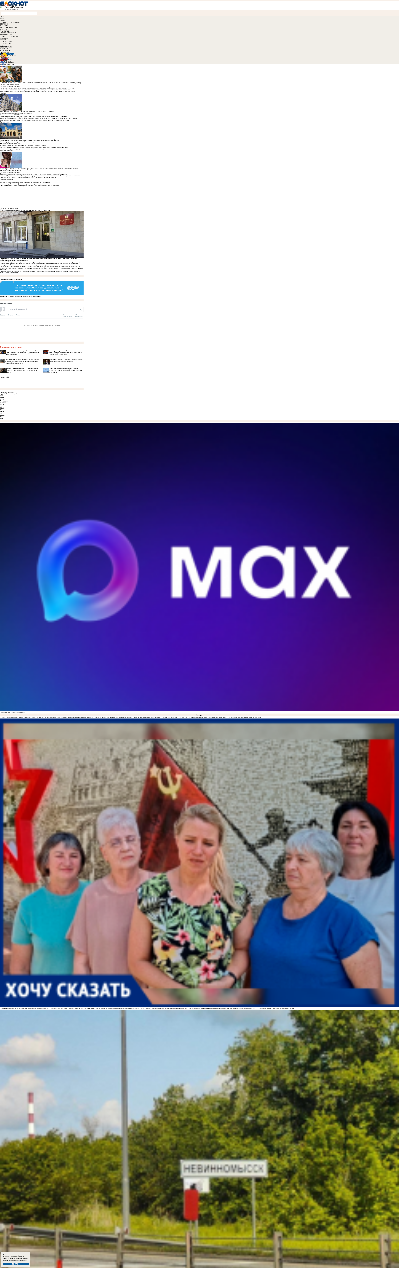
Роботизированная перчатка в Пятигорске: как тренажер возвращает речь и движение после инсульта (65, 717)
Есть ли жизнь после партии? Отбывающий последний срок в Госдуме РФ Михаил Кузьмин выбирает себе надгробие (37, 91)
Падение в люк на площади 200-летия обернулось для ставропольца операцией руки (184, 717)
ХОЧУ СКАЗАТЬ (5, 50)
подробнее (15, 394)
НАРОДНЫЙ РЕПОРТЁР (8, 33)
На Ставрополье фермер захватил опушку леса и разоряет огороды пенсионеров (163, 1008)
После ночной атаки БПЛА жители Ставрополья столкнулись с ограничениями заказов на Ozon (74, 1008)
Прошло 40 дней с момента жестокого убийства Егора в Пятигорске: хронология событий (28, 177)
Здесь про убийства (6, 150)
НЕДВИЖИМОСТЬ (6, 34)
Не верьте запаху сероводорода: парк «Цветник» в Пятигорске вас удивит (23, 149)
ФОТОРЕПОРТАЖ (6, 47)
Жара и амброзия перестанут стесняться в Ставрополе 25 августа (19, 717)
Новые (2, 315)
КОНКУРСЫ (4, 26)
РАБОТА (11, 54)
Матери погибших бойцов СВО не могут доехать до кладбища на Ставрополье (23, 1008)
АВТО (2, 19)
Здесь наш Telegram (6, 179)
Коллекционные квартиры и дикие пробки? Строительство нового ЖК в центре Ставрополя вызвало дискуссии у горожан (38, 118)
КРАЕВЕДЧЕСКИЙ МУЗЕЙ (8, 27)
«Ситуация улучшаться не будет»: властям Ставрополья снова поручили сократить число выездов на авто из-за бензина (218, 1008)
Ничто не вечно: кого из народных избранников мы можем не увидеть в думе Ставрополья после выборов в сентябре (37, 88)
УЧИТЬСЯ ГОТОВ (10, 56)
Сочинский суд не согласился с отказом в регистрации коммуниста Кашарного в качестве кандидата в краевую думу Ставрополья (127, 717)
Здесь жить (3, 93)
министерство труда (27, 296)
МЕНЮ (2, 17)
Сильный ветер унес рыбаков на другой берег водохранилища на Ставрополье (276, 1008)
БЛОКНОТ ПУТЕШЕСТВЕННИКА (10, 22)
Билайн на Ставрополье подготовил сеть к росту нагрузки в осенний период (120, 1008)
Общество (3, 208)
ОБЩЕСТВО (4, 38)
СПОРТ (2, 45)
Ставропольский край (7, 296)
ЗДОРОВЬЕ (4, 24)
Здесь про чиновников (7, 64)
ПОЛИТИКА (3, 40)
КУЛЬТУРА (3, 29)
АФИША (2, 20)
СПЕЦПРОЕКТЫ (5, 43)
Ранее (18, 315)
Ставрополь (17, 296)
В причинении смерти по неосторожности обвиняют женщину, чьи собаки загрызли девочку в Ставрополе (33, 174)
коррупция (37, 296)
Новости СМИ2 (4, 377)
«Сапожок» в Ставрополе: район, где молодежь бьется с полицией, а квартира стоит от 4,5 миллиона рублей (34, 120)
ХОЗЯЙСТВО (4, 49)
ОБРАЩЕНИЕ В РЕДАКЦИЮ (9, 36)
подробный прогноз (6, 394)
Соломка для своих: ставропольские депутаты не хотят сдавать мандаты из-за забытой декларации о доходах (35, 90)
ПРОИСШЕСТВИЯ (6, 41)
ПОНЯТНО (16, 1264)
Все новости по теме (6, 86)
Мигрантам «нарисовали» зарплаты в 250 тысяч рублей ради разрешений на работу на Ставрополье (235, 717)
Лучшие (10, 315)
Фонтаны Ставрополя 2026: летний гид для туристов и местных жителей (23, 145)
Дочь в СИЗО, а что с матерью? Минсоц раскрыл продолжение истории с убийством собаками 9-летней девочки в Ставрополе (40, 176)
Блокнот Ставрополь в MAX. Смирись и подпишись (12, 712)
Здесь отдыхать (5, 122)
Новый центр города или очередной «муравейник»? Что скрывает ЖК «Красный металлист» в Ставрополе (33, 116)
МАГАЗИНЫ (10, 63)
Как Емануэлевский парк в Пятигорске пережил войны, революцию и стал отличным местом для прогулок (34, 147)
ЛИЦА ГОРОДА (5, 31)
